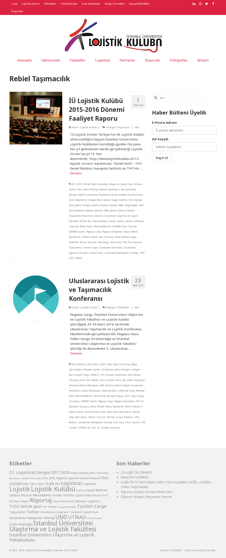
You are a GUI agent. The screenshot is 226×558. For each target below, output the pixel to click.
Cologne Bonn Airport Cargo (102, 199)
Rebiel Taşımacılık (114, 406)
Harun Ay (121, 380)
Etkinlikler (123, 307)
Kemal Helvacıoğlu (91, 390)
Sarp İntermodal (63, 501)
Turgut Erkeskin (124, 417)
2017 (55, 472)
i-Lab (49, 483)
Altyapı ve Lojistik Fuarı (121, 184)
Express (104, 205)
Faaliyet (113, 205)
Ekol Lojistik (75, 205)
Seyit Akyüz (81, 417)
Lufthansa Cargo (126, 390)
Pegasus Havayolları (112, 231)
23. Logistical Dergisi (29, 472)
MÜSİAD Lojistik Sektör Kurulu (82, 495)
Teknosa (111, 417)
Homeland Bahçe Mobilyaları (84, 385)
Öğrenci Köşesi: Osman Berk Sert (147, 492)
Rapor (127, 231)
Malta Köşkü (86, 226)
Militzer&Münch (102, 226)
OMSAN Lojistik (77, 231)
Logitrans (89, 484)
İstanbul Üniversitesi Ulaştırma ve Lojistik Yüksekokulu (51, 537)
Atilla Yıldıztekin (99, 473)
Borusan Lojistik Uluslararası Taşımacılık (89, 194)
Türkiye (32, 511)
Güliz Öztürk (107, 380)
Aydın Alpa (106, 364)
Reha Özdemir (132, 406)
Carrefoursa (107, 369)
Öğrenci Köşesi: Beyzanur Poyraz (146, 496)
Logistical (71, 483)
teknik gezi (31, 506)
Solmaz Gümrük (87, 242)
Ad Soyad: (160, 139)
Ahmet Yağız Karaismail (96, 184)
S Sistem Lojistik (89, 236)
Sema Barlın (125, 411)
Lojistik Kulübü (89, 127)
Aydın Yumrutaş (121, 364)
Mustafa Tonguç (115, 395)
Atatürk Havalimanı (109, 189)
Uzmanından (94, 518)
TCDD (14, 506)
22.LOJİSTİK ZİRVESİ (136, 472)
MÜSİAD (117, 226)
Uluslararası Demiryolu (110, 247)
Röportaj (41, 500)
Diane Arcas (121, 374)
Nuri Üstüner (129, 226)
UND (142, 252)
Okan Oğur (130, 395)
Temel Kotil (115, 242)
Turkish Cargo (90, 247)
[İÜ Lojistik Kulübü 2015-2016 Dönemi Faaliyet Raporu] (35, 117)
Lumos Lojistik (85, 490)
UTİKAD (78, 258)
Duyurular (124, 127)
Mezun (26, 495)
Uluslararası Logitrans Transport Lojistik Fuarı (69, 512)
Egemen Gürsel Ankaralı (84, 478)
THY (124, 242)
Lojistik (120, 221)
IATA (106, 210)
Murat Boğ (99, 395)
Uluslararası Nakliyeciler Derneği (121, 252)
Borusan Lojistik (91, 369)
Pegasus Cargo (93, 231)
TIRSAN (52, 506)
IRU (57, 484)
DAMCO (123, 199)
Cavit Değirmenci (78, 199)
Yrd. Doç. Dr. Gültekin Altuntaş (103, 427)
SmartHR (73, 242)
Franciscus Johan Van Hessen (83, 380)
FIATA (120, 205)
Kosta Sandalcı (100, 221)
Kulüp (112, 221)
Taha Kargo (103, 242)
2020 (65, 472)
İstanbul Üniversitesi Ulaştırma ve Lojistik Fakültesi (52, 526)
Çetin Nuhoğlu (122, 369)
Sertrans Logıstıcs (87, 501)
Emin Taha (29, 484)
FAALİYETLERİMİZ (135, 477)
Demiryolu (36, 478)
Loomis (128, 221)
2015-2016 (77, 184)
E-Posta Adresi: (164, 122)
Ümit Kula (118, 422)
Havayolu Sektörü (94, 210)
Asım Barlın (93, 364)
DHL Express (135, 199)
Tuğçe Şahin (17, 512)
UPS (71, 258)
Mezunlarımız (42, 495)
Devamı (76, 173)
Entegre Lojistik (91, 205)
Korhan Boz (85, 221)
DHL (45, 478)
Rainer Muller (97, 406)
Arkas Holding (90, 189)
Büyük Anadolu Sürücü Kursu (127, 194)
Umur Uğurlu (132, 422)
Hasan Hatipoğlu (136, 380)
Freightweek (130, 205)
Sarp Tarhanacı (106, 236)
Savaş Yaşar (112, 411)
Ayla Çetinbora (128, 189)
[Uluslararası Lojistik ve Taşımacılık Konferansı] (35, 298)
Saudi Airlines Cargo (125, 236)
